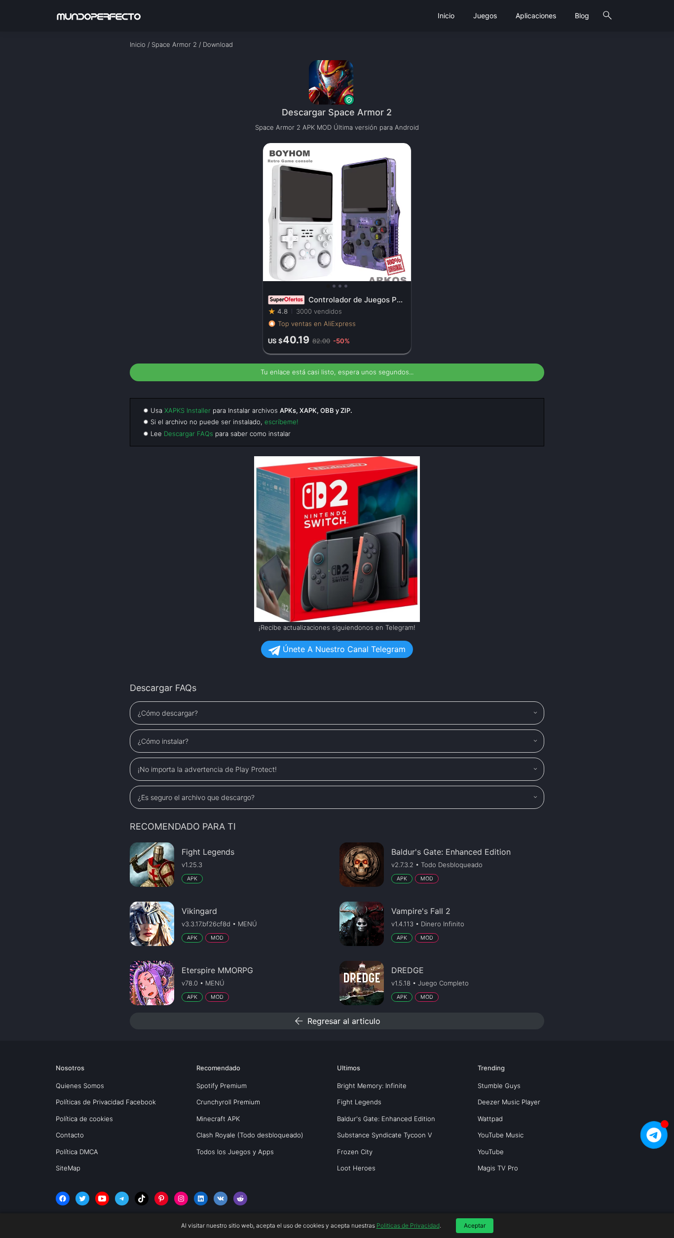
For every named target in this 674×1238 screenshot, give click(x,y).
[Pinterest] (161, 1198)
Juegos (485, 15)
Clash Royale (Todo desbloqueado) (249, 1135)
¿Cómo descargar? (168, 713)
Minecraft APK (218, 1119)
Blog (582, 15)
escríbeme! (281, 422)
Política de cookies (84, 1119)
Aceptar (475, 1225)
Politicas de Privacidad (408, 1225)
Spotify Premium (221, 1086)
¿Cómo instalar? (163, 741)
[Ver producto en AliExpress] (337, 248)
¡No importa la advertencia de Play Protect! (207, 769)
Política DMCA (77, 1152)
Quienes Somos (80, 1086)
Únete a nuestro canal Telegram (343, 649)
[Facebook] (63, 1198)
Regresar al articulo (336, 1021)
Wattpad (490, 1119)
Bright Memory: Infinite (372, 1086)
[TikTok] (142, 1198)
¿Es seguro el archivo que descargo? (196, 797)
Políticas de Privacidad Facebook (106, 1102)
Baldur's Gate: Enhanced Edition (386, 1119)
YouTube (491, 1152)
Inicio (446, 15)
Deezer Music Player (509, 1102)
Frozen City (355, 1152)
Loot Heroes (356, 1168)
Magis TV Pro (498, 1168)
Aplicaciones (536, 15)
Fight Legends (359, 1102)
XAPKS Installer (187, 410)
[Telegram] (122, 1198)
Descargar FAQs (188, 433)
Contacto (70, 1135)
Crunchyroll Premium (228, 1102)
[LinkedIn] (201, 1198)
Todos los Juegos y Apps (235, 1152)
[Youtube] (102, 1198)
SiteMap (68, 1168)
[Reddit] (240, 1198)
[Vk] (220, 1198)
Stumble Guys (499, 1086)
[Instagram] (181, 1198)
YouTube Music (501, 1135)
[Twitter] (82, 1198)
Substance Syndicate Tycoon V (384, 1135)
